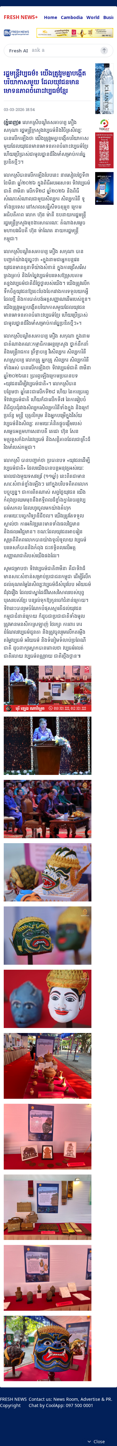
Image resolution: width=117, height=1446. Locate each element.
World (93, 17)
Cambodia (72, 17)
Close (99, 1441)
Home (50, 17)
